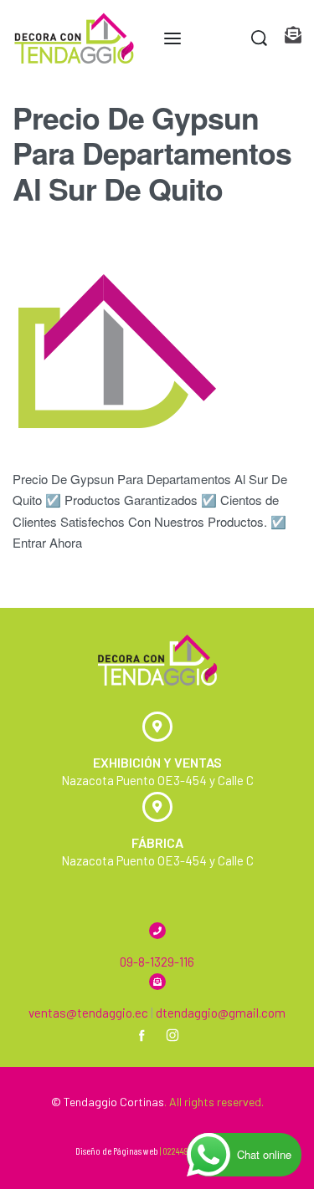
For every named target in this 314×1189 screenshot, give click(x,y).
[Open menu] (172, 38)
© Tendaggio (84, 1102)
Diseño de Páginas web (116, 1150)
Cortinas (142, 1102)
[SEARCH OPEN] (259, 38)
